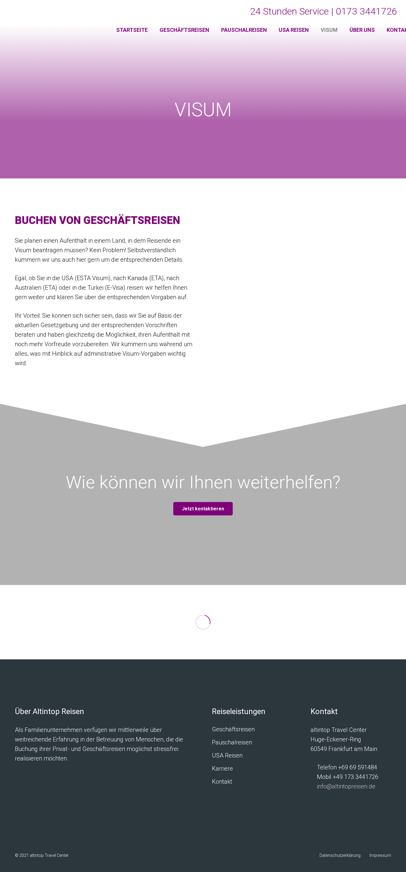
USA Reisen (227, 755)
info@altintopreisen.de (346, 786)
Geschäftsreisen (233, 729)
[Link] (54, 21)
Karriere (222, 768)
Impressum (380, 855)
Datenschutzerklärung (340, 855)
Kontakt (222, 781)
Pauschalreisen (232, 742)
